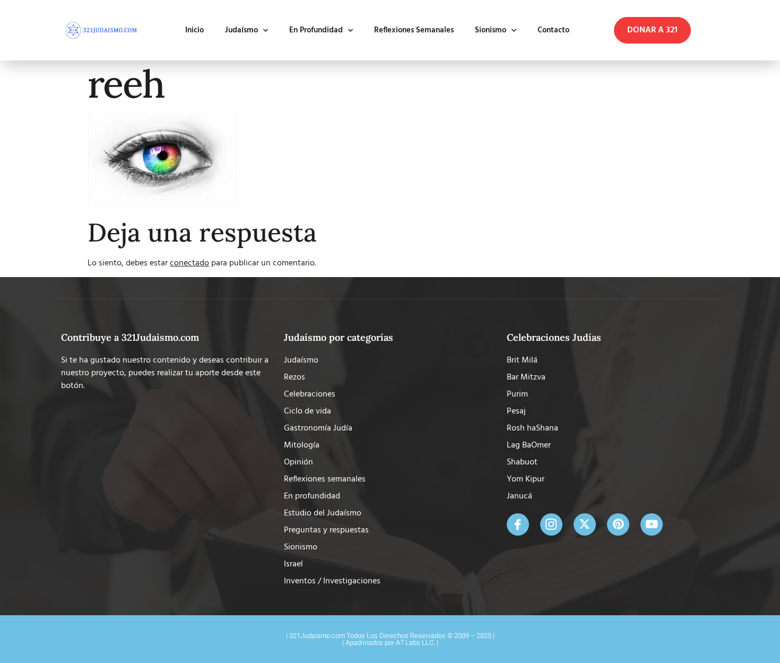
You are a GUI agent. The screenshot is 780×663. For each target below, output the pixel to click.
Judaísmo (241, 30)
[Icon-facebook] (518, 524)
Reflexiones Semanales (414, 30)
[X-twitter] (585, 524)
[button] (652, 30)
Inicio (194, 30)
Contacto (553, 30)
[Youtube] (651, 524)
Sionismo (490, 30)
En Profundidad (316, 30)
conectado (189, 263)
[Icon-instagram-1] (551, 524)
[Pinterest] (618, 524)
